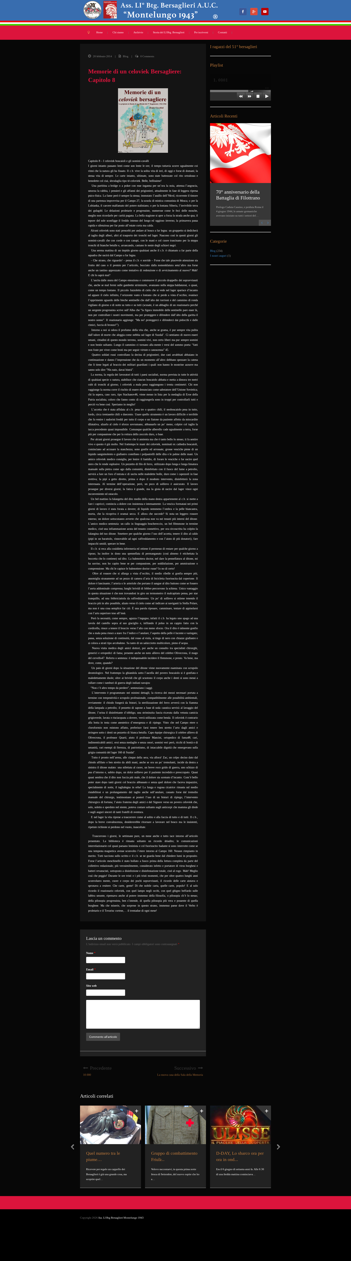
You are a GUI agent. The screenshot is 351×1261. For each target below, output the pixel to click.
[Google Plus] (255, 13)
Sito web (91, 985)
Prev (72, 1146)
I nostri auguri (218, 255)
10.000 (97, 1071)
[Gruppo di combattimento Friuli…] (175, 1125)
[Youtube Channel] (266, 13)
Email (91, 969)
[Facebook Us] (244, 13)
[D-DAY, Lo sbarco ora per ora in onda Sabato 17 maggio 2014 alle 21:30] (240, 1125)
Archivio (138, 32)
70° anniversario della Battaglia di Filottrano (238, 194)
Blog (125, 56)
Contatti (222, 32)
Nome (90, 953)
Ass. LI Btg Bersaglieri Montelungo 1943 (121, 1217)
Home (99, 32)
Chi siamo (118, 32)
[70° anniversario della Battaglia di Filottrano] (240, 153)
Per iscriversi (201, 32)
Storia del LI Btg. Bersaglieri (168, 32)
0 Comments (147, 56)
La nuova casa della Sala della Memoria (180, 1071)
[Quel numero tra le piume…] (110, 1125)
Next (278, 1146)
